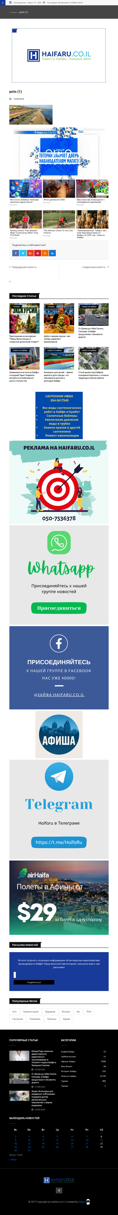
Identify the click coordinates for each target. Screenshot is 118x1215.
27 (72, 1147)
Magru (82, 1201)
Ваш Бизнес (83, 1066)
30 (15, 1150)
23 (15, 1147)
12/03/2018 (18, 99)
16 (15, 1143)
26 (57, 1147)
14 (87, 1140)
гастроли (17, 1019)
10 (29, 1140)
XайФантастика (83, 1056)
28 (87, 1147)
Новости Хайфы (83, 1076)
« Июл (12, 1159)
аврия (66, 1019)
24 (29, 1147)
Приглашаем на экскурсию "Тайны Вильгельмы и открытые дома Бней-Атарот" (24, 339)
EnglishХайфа (83, 1052)
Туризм (83, 1081)
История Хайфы (83, 1071)
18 (43, 1143)
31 (29, 1150)
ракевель (35, 1019)
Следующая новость (94, 267)
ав (78, 1011)
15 (101, 1140)
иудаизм (50, 1011)
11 (43, 1140)
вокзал (66, 1011)
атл (14, 1011)
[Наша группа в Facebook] (59, 1190)
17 (29, 1143)
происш (51, 1019)
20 (72, 1143)
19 (57, 1143)
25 (43, 1147)
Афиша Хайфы (83, 1061)
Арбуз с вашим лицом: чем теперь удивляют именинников (57, 339)
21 (87, 1143)
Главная (13, 12)
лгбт (89, 1011)
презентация (30, 1011)
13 (72, 1140)
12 (57, 1140)
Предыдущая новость (24, 267)
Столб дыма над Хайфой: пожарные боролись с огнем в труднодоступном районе (93, 375)
